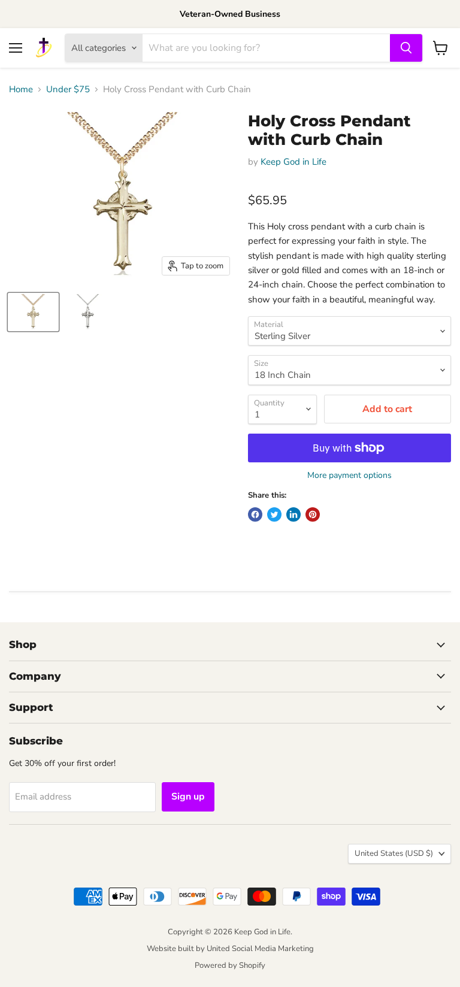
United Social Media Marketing (260, 948)
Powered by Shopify (230, 965)
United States (394, 853)
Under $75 (68, 89)
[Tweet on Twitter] (274, 514)
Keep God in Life (293, 162)
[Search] (406, 48)
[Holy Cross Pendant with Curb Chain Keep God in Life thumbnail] (33, 312)
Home (21, 89)
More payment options (349, 475)
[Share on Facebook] (255, 514)
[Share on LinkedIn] (293, 514)
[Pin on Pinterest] (312, 514)
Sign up (188, 796)
